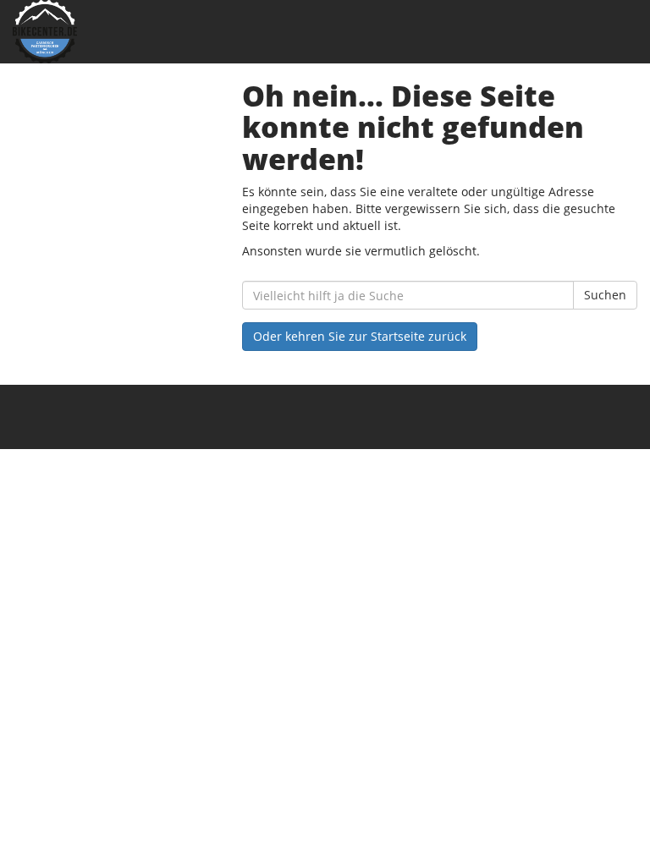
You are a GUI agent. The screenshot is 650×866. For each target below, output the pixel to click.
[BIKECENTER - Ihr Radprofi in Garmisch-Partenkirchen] (162, 31)
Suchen (605, 295)
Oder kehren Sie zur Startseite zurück (359, 336)
